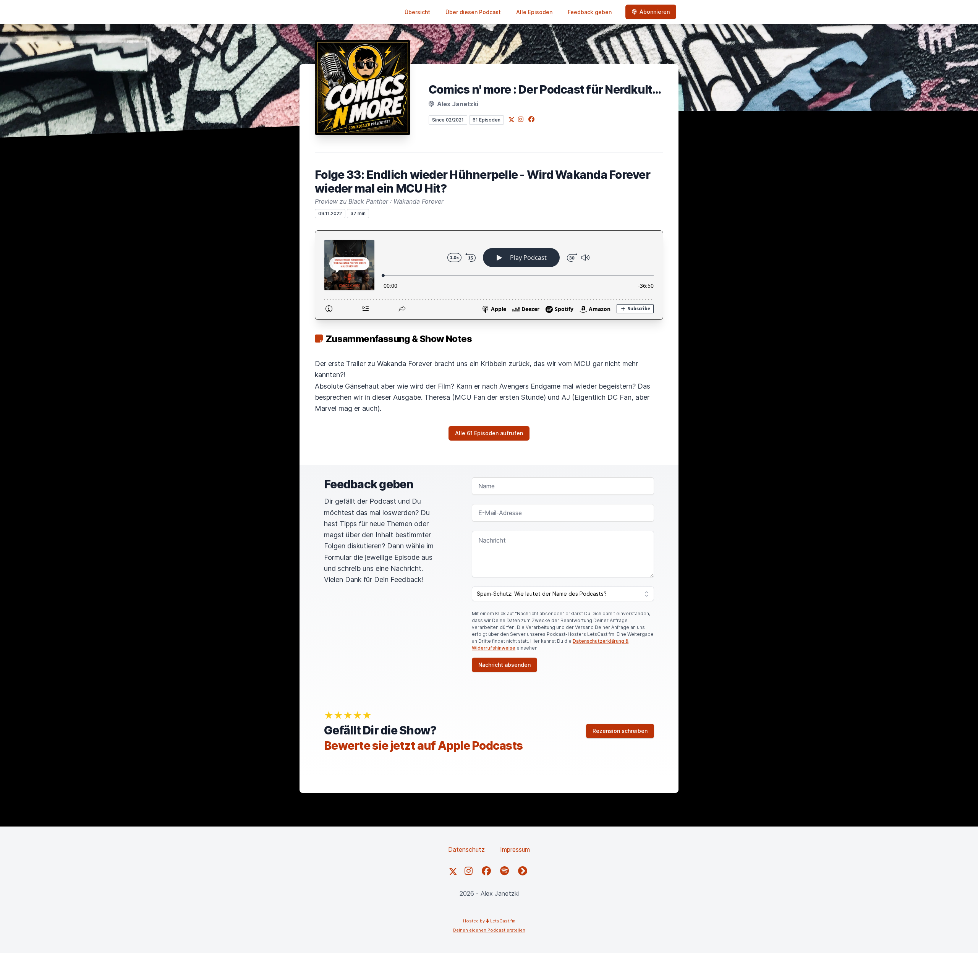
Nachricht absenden (504, 664)
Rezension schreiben (620, 731)
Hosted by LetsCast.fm (489, 921)
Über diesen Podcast (473, 12)
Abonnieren (655, 11)
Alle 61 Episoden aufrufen (489, 433)
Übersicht (417, 12)
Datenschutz (466, 849)
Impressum (515, 849)
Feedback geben (590, 12)
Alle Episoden (534, 12)
